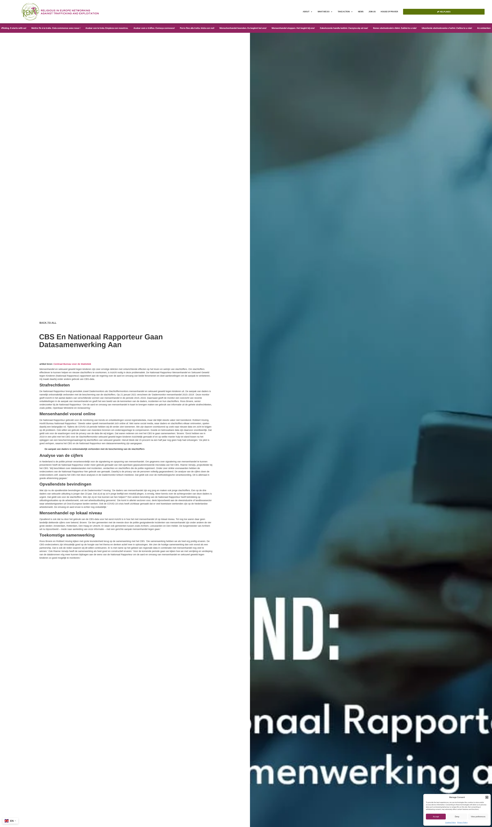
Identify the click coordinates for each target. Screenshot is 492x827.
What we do (323, 11)
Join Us (372, 11)
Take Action (344, 11)
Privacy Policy (462, 822)
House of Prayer (389, 11)
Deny (457, 816)
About (306, 11)
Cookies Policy (450, 822)
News (360, 11)
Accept (436, 816)
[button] (487, 797)
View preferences (478, 816)
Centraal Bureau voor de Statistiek (72, 364)
